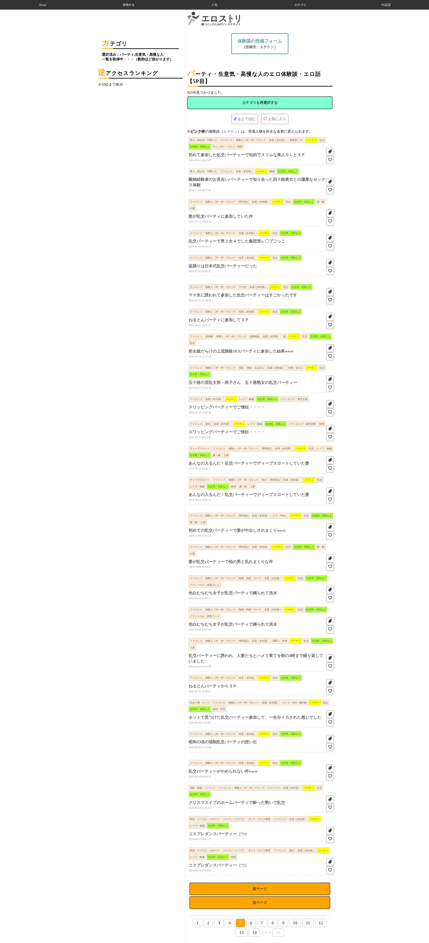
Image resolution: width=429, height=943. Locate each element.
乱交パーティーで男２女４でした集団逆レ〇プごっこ (237, 241)
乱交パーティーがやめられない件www (223, 771)
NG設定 (386, 4)
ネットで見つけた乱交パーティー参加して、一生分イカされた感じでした (255, 717)
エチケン (230, 131)
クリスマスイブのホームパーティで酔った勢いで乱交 (237, 802)
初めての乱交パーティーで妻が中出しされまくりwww (237, 530)
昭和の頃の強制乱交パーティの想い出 (223, 742)
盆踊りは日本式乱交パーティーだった (223, 266)
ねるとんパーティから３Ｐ (213, 686)
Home (42, 4)
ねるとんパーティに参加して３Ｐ (219, 320)
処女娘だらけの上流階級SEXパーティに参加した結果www (241, 351)
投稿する (129, 4)
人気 (214, 4)
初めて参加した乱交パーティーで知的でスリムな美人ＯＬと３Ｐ (247, 155)
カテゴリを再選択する (260, 102)
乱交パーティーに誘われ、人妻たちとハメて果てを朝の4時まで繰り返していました (256, 658)
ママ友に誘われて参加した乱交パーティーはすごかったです (243, 295)
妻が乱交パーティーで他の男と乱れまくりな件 (231, 561)
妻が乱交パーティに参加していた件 (221, 216)
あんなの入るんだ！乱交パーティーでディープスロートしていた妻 (249, 463)
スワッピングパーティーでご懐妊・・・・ (227, 407)
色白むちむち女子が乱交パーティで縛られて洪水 (233, 593)
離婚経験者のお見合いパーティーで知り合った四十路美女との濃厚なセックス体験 (257, 182)
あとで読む (246, 119)
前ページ (260, 889)
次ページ (260, 902)
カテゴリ (300, 4)
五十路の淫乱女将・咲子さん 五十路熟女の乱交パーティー (243, 382)
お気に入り (276, 119)
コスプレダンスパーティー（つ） (219, 834)
